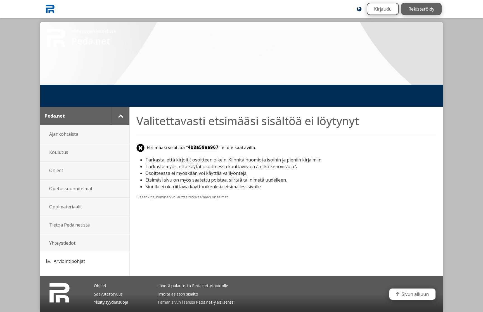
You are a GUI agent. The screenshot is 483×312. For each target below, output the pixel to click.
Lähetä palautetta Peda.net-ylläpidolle (192, 285)
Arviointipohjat (69, 261)
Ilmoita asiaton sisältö (177, 294)
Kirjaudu (383, 9)
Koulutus (58, 152)
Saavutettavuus (108, 294)
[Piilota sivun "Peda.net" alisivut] (120, 116)
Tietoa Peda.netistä (69, 225)
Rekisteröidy (421, 9)
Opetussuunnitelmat (71, 188)
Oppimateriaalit (65, 207)
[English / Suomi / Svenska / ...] (359, 9)
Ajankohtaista (63, 134)
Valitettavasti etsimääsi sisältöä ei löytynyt (247, 120)
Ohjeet (56, 170)
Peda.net (55, 116)
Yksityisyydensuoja (111, 302)
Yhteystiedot (62, 243)
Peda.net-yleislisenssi (215, 302)
